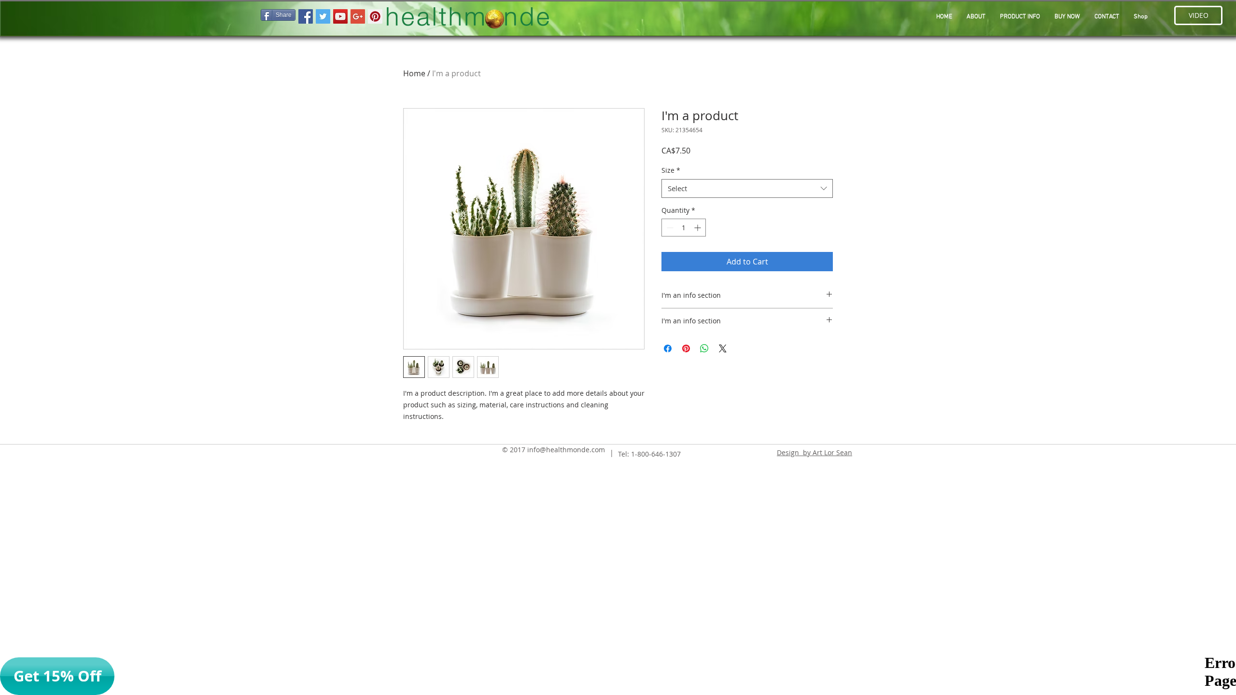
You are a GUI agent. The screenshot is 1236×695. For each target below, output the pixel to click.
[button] (1020, 17)
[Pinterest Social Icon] (375, 16)
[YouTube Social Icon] (340, 16)
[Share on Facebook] (668, 348)
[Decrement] (669, 227)
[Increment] (698, 227)
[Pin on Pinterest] (686, 348)
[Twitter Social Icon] (323, 16)
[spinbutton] (683, 227)
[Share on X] (723, 348)
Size (670, 170)
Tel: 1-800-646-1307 (649, 454)
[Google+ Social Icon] (358, 16)
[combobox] (747, 188)
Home (414, 73)
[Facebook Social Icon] (305, 16)
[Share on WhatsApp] (704, 348)
